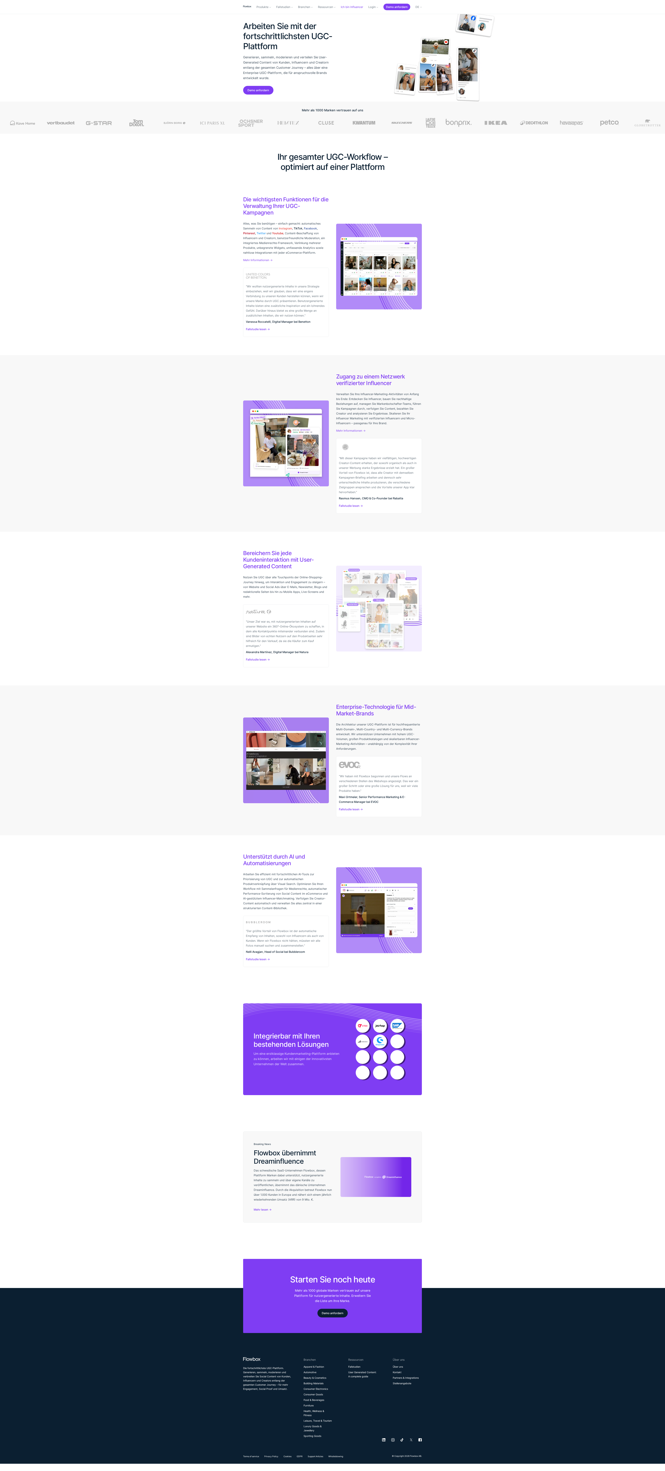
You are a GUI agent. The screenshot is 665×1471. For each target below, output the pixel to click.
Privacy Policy (271, 1456)
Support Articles (315, 1456)
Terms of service (251, 1456)
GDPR (300, 1456)
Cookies (287, 1456)
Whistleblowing (335, 1456)
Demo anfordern (258, 90)
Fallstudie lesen (256, 329)
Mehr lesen (261, 1209)
